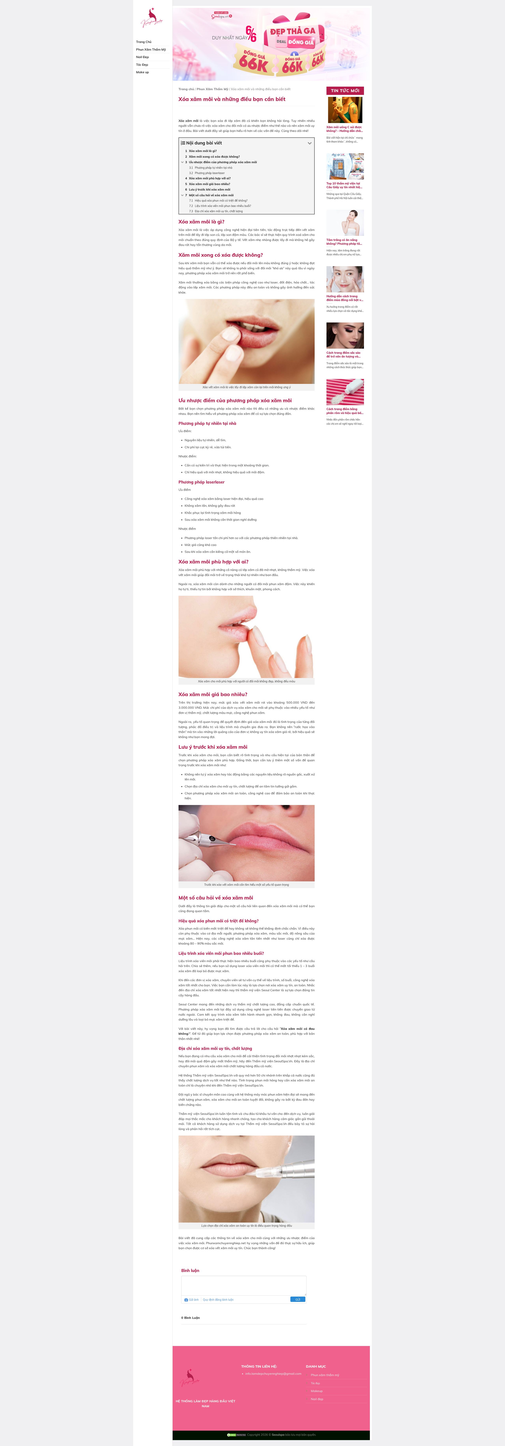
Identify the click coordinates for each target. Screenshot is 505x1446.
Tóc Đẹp (142, 65)
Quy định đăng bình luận (218, 1299)
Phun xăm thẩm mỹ (325, 1375)
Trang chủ (186, 89)
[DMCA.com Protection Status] (236, 1435)
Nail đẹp (317, 1399)
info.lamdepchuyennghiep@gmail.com (273, 1374)
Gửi (298, 1299)
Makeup (317, 1391)
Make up (142, 72)
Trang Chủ (143, 42)
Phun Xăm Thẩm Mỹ (151, 49)
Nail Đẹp (142, 57)
